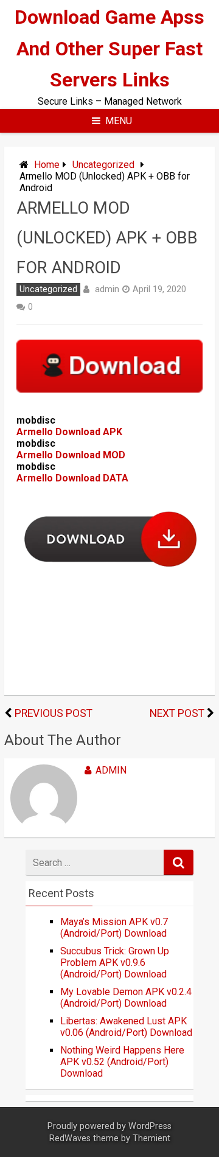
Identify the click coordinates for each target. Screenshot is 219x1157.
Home (47, 164)
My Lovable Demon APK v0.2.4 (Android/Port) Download (126, 997)
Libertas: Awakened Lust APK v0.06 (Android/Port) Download (126, 1026)
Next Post (177, 713)
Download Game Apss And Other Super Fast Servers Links (109, 48)
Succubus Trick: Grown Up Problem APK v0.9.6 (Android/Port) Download (114, 962)
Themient (151, 1138)
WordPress (150, 1126)
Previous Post (53, 713)
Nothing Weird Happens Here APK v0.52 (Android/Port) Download (122, 1061)
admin (107, 289)
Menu (118, 121)
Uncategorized (103, 164)
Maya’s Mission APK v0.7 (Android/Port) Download (114, 927)
